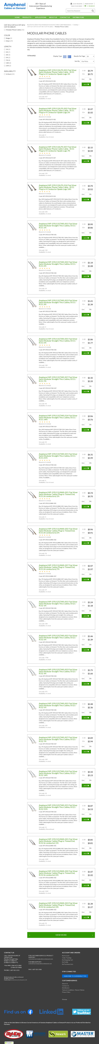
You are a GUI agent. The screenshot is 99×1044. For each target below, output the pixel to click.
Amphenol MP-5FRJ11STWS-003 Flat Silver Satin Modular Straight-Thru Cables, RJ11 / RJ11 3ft (58, 302)
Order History (88, 3)
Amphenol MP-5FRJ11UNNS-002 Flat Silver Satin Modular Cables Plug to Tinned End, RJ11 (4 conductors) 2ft (58, 531)
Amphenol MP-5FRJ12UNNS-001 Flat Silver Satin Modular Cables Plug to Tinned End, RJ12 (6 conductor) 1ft (58, 841)
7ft (8, 60)
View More (61, 935)
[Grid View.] (64, 57)
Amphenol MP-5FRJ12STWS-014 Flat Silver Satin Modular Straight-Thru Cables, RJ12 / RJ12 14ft (58, 773)
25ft (8, 65)
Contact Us (65, 17)
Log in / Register (77, 3)
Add (85, 84)
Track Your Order (76, 6)
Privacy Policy (66, 992)
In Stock (10, 74)
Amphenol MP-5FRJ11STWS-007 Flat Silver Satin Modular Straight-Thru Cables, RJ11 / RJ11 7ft (58, 379)
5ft (8, 57)
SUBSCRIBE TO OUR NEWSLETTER (75, 976)
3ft (8, 55)
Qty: (83, 79)
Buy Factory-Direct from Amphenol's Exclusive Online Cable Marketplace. (49, 24)
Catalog (75, 24)
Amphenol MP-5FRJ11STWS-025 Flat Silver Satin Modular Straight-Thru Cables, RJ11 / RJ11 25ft (58, 456)
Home (17, 17)
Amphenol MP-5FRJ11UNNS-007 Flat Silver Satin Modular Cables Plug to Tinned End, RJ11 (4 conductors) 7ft (58, 567)
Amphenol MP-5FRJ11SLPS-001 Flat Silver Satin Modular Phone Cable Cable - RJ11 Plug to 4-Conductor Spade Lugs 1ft (58, 72)
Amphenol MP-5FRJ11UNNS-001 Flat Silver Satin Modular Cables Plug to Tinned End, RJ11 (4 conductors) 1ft (58, 494)
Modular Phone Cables (15, 30)
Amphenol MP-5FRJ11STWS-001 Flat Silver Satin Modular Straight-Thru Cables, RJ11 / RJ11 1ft (58, 225)
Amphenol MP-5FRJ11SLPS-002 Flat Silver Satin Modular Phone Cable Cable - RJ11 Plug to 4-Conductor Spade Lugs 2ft (58, 110)
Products (26, 17)
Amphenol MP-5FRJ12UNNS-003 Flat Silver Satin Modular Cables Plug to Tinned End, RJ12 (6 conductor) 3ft (58, 905)
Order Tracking (66, 958)
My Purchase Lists (67, 964)
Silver (9, 41)
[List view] (69, 57)
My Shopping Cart (67, 960)
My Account (65, 955)
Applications (40, 17)
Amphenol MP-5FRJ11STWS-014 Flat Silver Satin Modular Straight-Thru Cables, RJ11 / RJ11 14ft (58, 417)
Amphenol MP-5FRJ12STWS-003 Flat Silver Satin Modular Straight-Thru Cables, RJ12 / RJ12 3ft (58, 671)
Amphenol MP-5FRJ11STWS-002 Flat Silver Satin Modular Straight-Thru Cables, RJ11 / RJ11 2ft (58, 264)
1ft (8, 49)
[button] (89, 6)
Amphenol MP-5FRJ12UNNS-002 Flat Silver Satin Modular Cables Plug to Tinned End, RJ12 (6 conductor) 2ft (58, 873)
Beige (9, 38)
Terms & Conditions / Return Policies (73, 990)
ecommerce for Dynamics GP (19, 980)
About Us (53, 17)
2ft (8, 52)
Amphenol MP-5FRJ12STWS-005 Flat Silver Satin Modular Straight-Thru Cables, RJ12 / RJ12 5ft (58, 705)
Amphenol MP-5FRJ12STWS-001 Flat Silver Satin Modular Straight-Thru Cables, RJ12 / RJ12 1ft (58, 603)
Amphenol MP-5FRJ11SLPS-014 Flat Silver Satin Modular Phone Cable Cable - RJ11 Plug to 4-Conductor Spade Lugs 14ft (58, 187)
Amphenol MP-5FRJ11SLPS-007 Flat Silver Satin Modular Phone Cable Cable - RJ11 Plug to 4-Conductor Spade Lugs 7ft (58, 149)
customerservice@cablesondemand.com (41, 959)
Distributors (78, 17)
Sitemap (64, 999)
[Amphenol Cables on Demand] (14, 6)
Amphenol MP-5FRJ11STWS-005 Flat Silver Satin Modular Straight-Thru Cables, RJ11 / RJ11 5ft (58, 341)
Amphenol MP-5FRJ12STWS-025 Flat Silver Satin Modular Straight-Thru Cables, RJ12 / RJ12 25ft (58, 807)
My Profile (65, 962)
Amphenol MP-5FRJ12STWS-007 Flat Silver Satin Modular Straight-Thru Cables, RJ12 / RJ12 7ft (58, 739)
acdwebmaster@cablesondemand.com (40, 963)
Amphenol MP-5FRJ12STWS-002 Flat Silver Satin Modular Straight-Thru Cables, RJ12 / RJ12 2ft (58, 637)
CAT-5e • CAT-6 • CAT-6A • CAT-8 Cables (40, 26)
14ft (8, 63)
